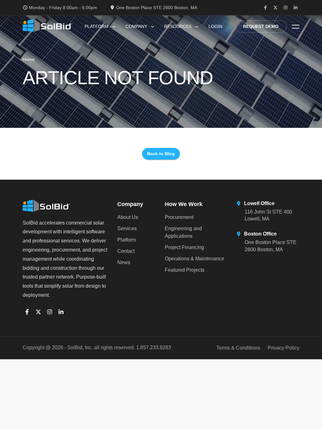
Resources (178, 26)
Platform (96, 26)
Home (29, 59)
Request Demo (261, 26)
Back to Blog (161, 153)
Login (215, 26)
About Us (127, 217)
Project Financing (184, 247)
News (123, 262)
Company (136, 26)
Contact (126, 251)
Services (127, 228)
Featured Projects (184, 270)
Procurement (179, 217)
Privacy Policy (283, 347)
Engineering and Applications (183, 232)
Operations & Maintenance (194, 258)
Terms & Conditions (238, 347)
